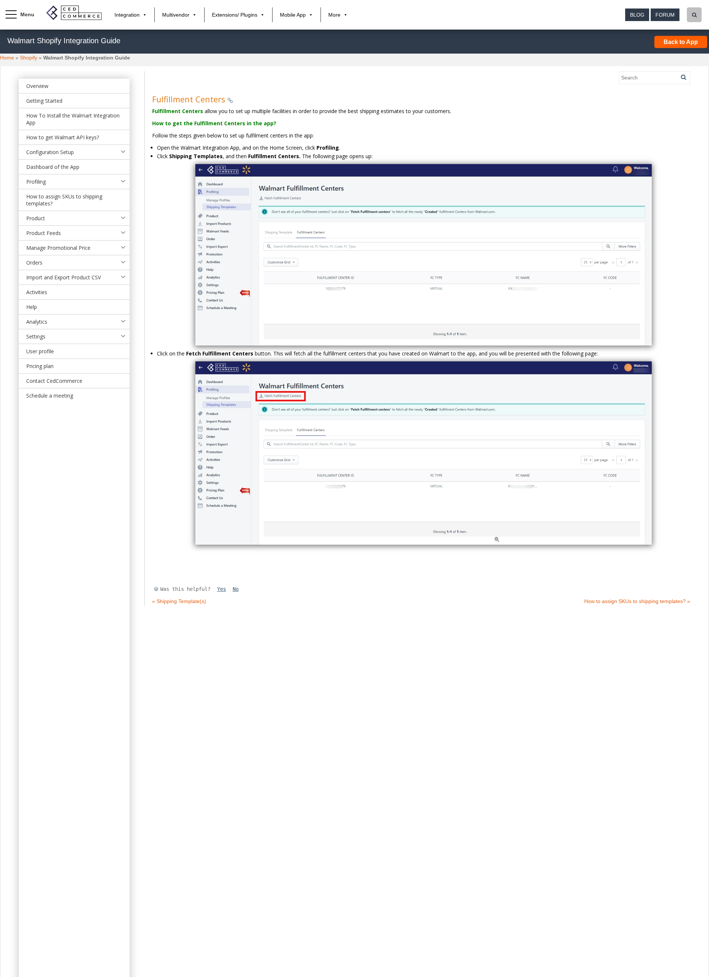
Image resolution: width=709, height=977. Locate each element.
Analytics (36, 321)
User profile (40, 351)
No (236, 589)
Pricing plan (40, 366)
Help (31, 306)
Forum (665, 15)
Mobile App (293, 15)
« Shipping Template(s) (179, 601)
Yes (221, 589)
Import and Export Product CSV (63, 277)
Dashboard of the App (52, 166)
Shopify (28, 58)
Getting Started (44, 100)
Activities (36, 292)
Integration (127, 15)
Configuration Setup (50, 152)
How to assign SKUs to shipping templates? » (637, 601)
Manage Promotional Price (58, 247)
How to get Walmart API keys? (62, 137)
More (334, 15)
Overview (37, 85)
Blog (637, 15)
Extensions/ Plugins (234, 15)
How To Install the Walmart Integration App (73, 119)
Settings (35, 336)
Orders (34, 262)
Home (7, 58)
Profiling (36, 181)
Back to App (681, 42)
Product (35, 218)
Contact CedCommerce (54, 380)
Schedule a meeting (49, 395)
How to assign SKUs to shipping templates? (64, 200)
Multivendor (175, 15)
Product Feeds (43, 232)
